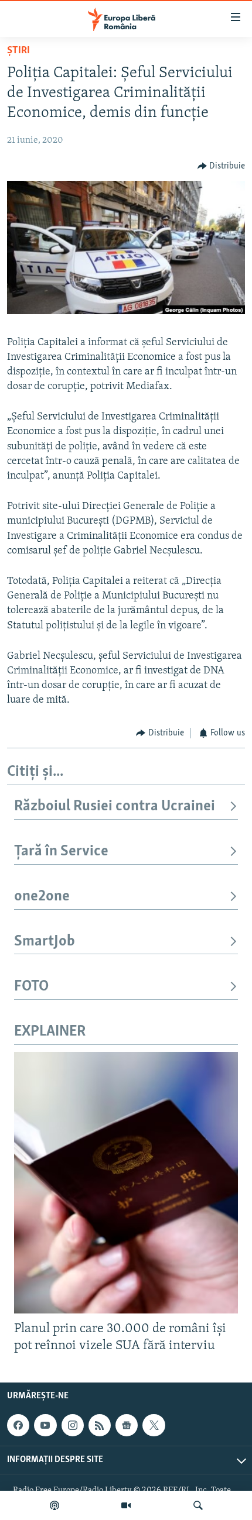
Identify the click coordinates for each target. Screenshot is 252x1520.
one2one (42, 897)
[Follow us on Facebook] (18, 1425)
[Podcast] (54, 1505)
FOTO (31, 987)
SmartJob (44, 942)
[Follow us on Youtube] (45, 1425)
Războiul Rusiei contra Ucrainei (114, 806)
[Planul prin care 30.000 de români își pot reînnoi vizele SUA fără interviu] (126, 1182)
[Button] (221, 166)
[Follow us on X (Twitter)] (153, 1425)
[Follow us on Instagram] (73, 1425)
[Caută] (198, 1505)
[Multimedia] (126, 1505)
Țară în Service (61, 851)
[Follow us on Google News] (126, 1425)
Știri (18, 51)
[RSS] (99, 1425)
